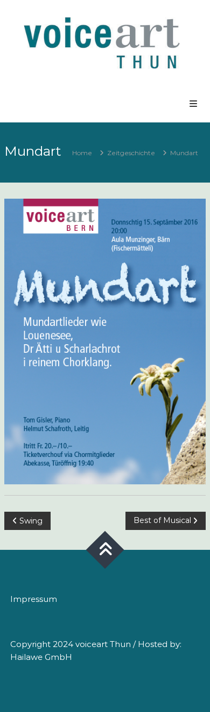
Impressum (33, 599)
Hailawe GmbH (41, 657)
